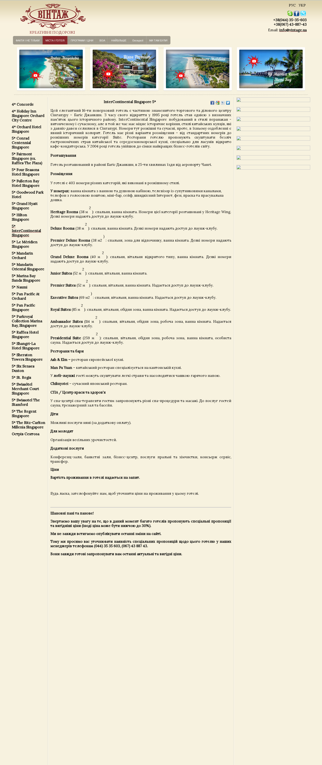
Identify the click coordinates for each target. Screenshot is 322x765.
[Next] (77, 69)
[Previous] (20, 69)
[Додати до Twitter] (228, 103)
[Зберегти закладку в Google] (217, 103)
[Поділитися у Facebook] (212, 103)
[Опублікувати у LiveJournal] (223, 103)
